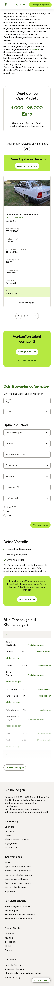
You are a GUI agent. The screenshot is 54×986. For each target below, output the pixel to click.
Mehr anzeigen (13, 658)
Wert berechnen (40, 525)
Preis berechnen (35, 645)
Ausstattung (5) (27, 302)
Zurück (21, 316)
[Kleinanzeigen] (5, 4)
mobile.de (34, 49)
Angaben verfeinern (27, 166)
